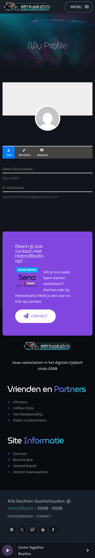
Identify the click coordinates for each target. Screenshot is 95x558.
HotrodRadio (20, 508)
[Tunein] (43, 530)
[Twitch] (32, 530)
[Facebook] (53, 530)
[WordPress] (12, 530)
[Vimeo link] (27, 7)
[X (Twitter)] (22, 530)
